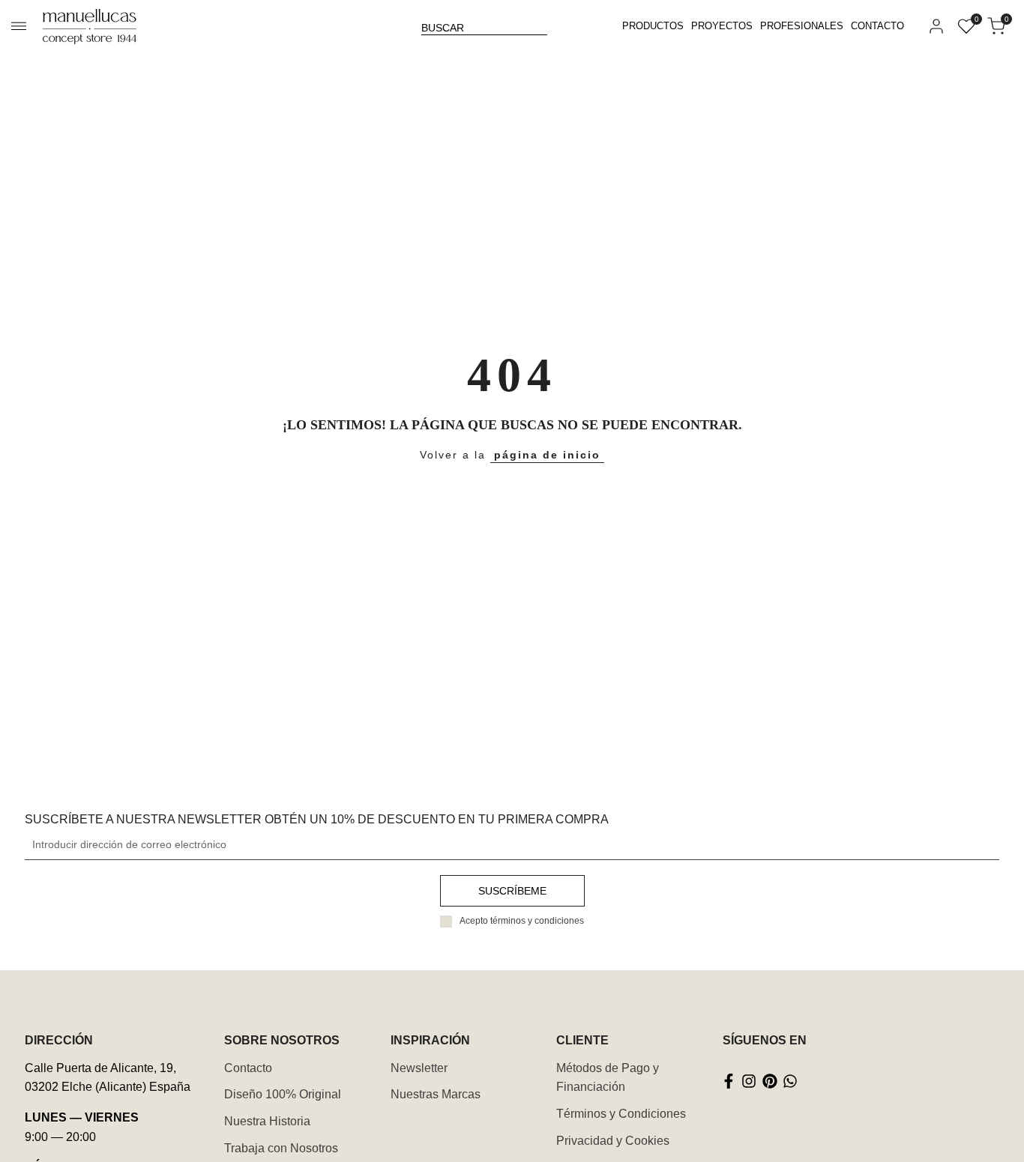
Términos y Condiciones (621, 1113)
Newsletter (419, 1068)
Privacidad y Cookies (612, 1140)
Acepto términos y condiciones (522, 921)
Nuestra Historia (267, 1121)
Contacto (248, 1068)
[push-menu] (18, 26)
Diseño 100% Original (282, 1094)
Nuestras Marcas (436, 1094)
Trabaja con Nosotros (281, 1148)
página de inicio (547, 455)
